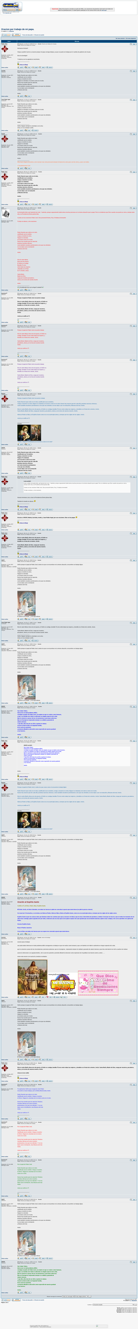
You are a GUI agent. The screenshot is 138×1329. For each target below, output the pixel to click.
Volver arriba (4, 67)
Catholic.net (35, 1326)
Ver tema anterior (120, 38)
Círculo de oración (39, 35)
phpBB (36, 1325)
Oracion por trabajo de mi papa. (17, 29)
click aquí (103, 10)
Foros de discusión (27, 35)
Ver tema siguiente (131, 38)
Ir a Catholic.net (7, 13)
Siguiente (11, 31)
